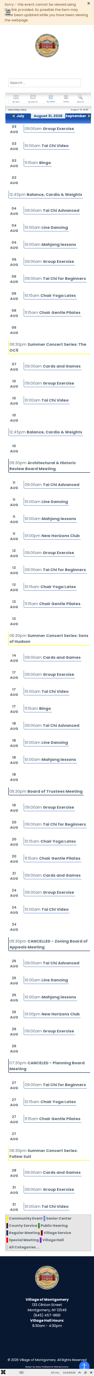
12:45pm (45, 194)
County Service (23, 1225)
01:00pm (52, 535)
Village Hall (53, 1240)
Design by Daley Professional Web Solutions (46, 1367)
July (20, 115)
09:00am (49, 128)
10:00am (47, 145)
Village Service (57, 1232)
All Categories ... (24, 1247)
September (76, 115)
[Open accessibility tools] (84, 1366)
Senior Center (58, 1218)
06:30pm (46, 791)
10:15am (50, 295)
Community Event (26, 1218)
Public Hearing (54, 1225)
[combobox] (44, 83)
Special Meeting (24, 1240)
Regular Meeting (24, 1232)
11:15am (38, 162)
